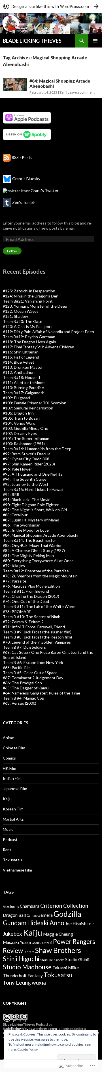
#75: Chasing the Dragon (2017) (31, 596)
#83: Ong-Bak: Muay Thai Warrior (32, 545)
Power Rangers (74, 941)
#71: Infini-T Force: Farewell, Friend (34, 626)
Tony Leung (17, 982)
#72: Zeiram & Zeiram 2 (23, 621)
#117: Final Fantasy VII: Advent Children (38, 346)
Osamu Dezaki (42, 942)
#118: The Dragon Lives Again (29, 341)
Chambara (29, 906)
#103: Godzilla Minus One (25, 428)
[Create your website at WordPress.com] (51, 6)
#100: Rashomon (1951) (24, 443)
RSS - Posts (22, 157)
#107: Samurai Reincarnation (28, 407)
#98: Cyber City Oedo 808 (26, 458)
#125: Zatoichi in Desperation (29, 290)
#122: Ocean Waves (21, 311)
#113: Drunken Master (23, 367)
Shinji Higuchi (21, 959)
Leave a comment (81, 92)
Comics (9, 758)
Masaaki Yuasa (17, 942)
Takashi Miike (65, 967)
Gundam (14, 923)
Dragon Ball (14, 915)
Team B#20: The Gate (22, 321)
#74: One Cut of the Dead (26, 601)
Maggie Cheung (58, 934)
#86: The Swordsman (22, 525)
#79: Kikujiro (14, 565)
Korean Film (13, 808)
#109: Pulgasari (16, 397)
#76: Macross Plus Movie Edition (31, 586)
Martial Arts (13, 819)
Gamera (45, 915)
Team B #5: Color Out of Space (30, 672)
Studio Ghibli (77, 959)
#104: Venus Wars (19, 423)
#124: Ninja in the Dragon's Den (30, 296)
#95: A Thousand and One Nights (32, 474)
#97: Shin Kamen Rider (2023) (29, 463)
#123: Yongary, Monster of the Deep (35, 306)
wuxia (39, 982)
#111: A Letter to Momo (24, 382)
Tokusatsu (12, 859)
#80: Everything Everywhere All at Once (38, 560)
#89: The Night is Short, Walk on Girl (35, 509)
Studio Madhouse (27, 967)
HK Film (9, 768)
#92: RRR (11, 494)
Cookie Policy (27, 1049)
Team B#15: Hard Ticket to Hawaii (33, 489)
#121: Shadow (15, 316)
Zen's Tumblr (23, 202)
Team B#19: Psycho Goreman (29, 336)
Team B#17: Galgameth (23, 392)
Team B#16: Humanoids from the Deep (37, 448)
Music (8, 829)
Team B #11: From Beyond (26, 591)
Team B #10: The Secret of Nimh (31, 616)
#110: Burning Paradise (23, 387)
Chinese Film (14, 747)
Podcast (10, 839)
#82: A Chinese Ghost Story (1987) (34, 550)
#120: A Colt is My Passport (27, 326)
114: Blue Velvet (19, 362)
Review (13, 950)
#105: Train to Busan (21, 418)
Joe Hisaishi (76, 923)
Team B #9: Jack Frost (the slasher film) (37, 631)
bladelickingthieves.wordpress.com (30, 1028)
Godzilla (67, 913)
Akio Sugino (11, 906)
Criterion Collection (64, 905)
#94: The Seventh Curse (24, 479)
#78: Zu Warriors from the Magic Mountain (40, 575)
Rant (7, 849)
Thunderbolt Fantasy (23, 975)
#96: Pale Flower (17, 469)
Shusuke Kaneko (52, 960)
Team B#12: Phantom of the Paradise (36, 570)
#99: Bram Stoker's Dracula (26, 453)
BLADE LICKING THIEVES (32, 41)
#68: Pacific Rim (17, 667)
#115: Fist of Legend (21, 357)
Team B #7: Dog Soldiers (24, 647)
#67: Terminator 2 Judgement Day (33, 677)
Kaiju (7, 798)
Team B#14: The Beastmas (27, 540)
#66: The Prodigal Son (22, 682)
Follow (12, 251)
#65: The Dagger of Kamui (26, 687)
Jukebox (12, 933)
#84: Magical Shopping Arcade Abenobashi (40, 535)
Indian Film (12, 778)
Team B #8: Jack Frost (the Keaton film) (37, 637)
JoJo (91, 924)
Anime (8, 737)
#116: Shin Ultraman (21, 352)
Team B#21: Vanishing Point (28, 301)
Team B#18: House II (21, 377)
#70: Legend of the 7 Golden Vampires (37, 642)
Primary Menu (95, 41)
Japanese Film (15, 788)
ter (53, 540)
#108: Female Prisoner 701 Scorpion (34, 402)
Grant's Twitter (44, 190)
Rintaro (29, 952)
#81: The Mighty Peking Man (28, 555)
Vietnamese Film (17, 870)
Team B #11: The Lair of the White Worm (39, 606)
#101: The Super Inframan (26, 438)
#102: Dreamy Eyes (20, 433)
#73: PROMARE (17, 611)
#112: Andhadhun (19, 372)
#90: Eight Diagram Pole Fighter (31, 504)
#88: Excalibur (15, 514)
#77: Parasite (14, 581)
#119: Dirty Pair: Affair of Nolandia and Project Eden (48, 331)
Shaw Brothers (58, 950)
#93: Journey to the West (25, 484)
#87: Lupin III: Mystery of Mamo (31, 519)
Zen (62, 92)
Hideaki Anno (45, 923)
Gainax (32, 915)
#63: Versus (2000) (19, 703)
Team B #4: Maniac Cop (23, 698)
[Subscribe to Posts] (7, 157)
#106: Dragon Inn (18, 413)
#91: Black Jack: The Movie (26, 499)
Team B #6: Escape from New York (33, 662)
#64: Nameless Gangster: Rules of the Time (41, 693)
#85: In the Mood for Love (26, 530)
